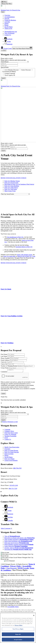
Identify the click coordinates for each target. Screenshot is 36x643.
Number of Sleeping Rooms (9, 366)
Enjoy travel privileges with (18, 541)
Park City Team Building (11, 186)
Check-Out (4, 364)
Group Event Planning (11, 460)
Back (2, 12)
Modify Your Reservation (11, 447)
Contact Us (7, 35)
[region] (18, 628)
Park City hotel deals (9, 256)
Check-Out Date (5, 148)
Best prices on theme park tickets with (19, 538)
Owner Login (7, 48)
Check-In (3, 362)
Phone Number (5, 358)
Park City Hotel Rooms (11, 450)
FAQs (6, 437)
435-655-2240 (14, 485)
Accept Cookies (18, 639)
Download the (18, 549)
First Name (4, 354)
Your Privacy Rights (20, 570)
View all (12, 536)
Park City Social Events (11, 182)
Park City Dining (9, 459)
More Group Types (10, 191)
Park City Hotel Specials (11, 452)
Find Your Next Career (11, 433)
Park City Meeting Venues (12, 181)
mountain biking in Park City (24, 247)
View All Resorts (9, 33)
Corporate (7, 429)
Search (3, 150)
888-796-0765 (17, 468)
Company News (9, 431)
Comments (4, 371)
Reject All (17, 634)
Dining (6, 23)
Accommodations (9, 17)
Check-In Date (5, 146)
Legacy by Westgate (10, 434)
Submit (3, 393)
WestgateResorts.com (10, 31)
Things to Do (8, 28)
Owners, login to (18, 548)
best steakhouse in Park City (15, 237)
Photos (6, 25)
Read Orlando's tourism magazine (18, 544)
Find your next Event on (16, 543)
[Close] (34, 615)
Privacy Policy (15, 566)
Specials (6, 18)
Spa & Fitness (8, 27)
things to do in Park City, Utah (26, 256)
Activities (7, 22)
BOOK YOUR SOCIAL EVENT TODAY (13, 178)
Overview (7, 15)
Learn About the (16, 546)
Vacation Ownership (10, 436)
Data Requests (12, 568)
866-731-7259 (13, 488)
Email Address (5, 360)
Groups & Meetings (10, 20)
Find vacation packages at (19, 539)
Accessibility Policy (13, 606)
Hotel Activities (8, 454)
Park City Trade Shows (11, 187)
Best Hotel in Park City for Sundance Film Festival (19, 184)
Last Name (4, 356)
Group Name (4, 368)
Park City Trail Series (10, 189)
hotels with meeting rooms (24, 254)
